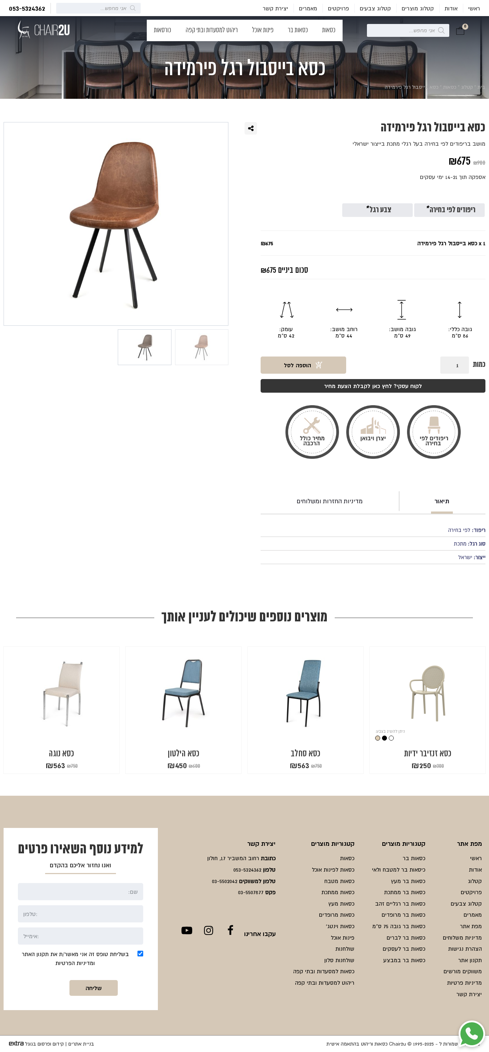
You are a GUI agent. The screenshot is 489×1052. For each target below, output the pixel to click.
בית (481, 87)
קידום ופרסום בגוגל (44, 1044)
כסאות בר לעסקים (404, 948)
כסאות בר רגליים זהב (400, 903)
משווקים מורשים (463, 971)
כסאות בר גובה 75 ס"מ (398, 926)
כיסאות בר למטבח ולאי (398, 869)
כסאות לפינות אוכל (333, 869)
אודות (451, 8)
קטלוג (467, 87)
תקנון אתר (470, 960)
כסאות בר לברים (406, 937)
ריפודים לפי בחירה (450, 210)
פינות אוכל (262, 30)
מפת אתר (471, 926)
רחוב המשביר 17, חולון (233, 858)
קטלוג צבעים (375, 8)
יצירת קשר (275, 8)
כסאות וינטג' (340, 926)
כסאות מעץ (341, 903)
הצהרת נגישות (465, 948)
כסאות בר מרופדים (403, 914)
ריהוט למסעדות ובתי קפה (211, 30)
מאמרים (308, 8)
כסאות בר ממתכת (404, 892)
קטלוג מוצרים (418, 8)
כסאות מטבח (339, 881)
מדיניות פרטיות (464, 982)
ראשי (474, 8)
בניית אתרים (81, 1044)
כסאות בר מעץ (408, 881)
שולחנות (344, 948)
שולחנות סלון (339, 960)
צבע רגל (378, 210)
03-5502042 (224, 881)
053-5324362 (27, 8)
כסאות (328, 30)
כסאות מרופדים (336, 914)
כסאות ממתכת (337, 892)
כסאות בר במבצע (404, 960)
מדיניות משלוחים (462, 937)
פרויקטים (338, 8)
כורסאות (162, 30)
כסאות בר (298, 30)
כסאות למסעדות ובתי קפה (323, 971)
